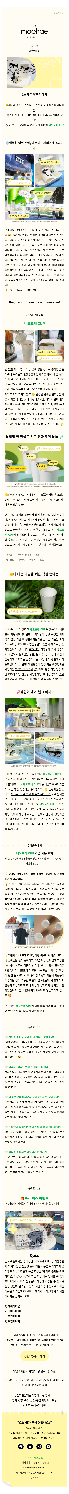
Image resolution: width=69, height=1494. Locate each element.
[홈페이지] (21, 1446)
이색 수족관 (47, 105)
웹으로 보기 (59, 12)
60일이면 (34, 649)
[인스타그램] (39, 1446)
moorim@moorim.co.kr (35, 1467)
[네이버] (30, 1446)
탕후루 (19, 389)
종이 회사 (15, 514)
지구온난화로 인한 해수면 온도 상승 (31, 794)
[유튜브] (48, 1446)
